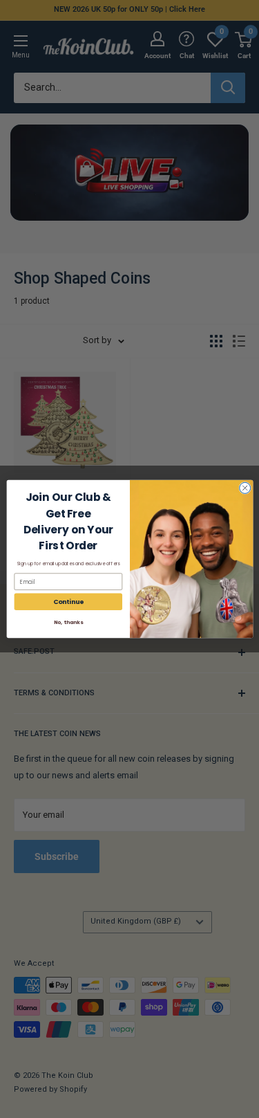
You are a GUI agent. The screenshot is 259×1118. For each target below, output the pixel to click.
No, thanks (67, 622)
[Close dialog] (244, 487)
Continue (68, 601)
